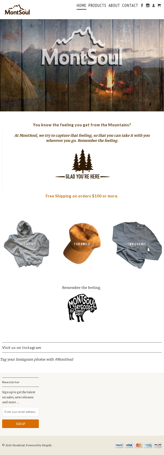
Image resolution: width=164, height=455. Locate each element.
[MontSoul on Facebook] (142, 6)
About (114, 5)
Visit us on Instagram (21, 347)
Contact (130, 5)
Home (81, 5)
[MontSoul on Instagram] (148, 6)
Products (97, 5)
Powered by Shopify (39, 445)
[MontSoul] (20, 9)
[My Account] (153, 6)
